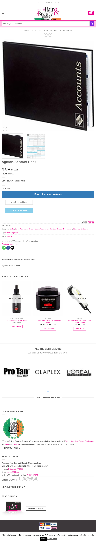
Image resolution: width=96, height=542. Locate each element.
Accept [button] (43, 539)
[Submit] (92, 23)
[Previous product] (50, 35)
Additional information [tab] (24, 260)
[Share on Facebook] (8, 248)
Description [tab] (7, 260)
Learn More (52, 539)
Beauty (31, 229)
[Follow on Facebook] (19, 479)
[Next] (89, 85)
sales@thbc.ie (13, 472)
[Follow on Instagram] (24, 479)
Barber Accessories (21, 229)
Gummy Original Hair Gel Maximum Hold (48, 321)
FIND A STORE (32, 475)
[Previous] (6, 85)
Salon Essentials (48, 31)
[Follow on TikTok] (28, 479)
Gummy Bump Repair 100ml (16, 320)
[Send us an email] (32, 479)
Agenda (91, 222)
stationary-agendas (11, 233)
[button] (3, 13)
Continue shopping (10, 244)
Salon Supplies (71, 441)
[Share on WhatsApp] (4, 248)
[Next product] (45, 35)
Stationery (66, 31)
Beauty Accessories (42, 229)
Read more (16, 326)
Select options (48, 328)
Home (26, 31)
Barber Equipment (86, 441)
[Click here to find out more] (13, 509)
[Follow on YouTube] (36, 479)
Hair (34, 31)
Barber (12, 229)
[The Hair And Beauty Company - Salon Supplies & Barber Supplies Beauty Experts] (48, 12)
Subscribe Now (19, 211)
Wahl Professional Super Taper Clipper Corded (79, 321)
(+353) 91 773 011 (15, 469)
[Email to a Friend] (12, 248)
